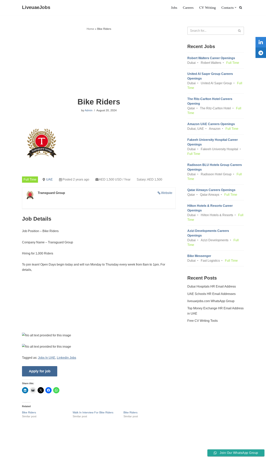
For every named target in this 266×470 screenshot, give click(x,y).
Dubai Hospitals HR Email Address (211, 286)
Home (90, 28)
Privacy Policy (44, 455)
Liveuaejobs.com (14, 465)
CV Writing (207, 8)
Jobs (174, 8)
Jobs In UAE (46, 357)
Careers (188, 8)
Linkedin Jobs (66, 357)
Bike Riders (29, 412)
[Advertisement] (99, 64)
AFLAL (51, 465)
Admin (88, 110)
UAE (49, 179)
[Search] (240, 7)
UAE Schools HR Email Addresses (211, 294)
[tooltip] (260, 42)
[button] (235, 7)
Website (166, 193)
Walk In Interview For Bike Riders (93, 412)
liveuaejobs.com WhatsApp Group (210, 301)
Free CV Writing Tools (202, 320)
